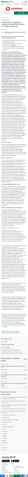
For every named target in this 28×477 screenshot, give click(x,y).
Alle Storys (6, 13)
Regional (16, 4)
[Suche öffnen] (22, 2)
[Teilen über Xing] (16, 476)
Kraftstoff (4, 440)
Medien (8, 347)
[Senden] (25, 476)
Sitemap (4, 473)
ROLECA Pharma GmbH (8, 426)
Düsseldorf (4, 341)
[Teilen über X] (7, 476)
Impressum (4, 466)
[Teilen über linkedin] (21, 476)
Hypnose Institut (6, 417)
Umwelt (4, 436)
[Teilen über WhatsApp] (11, 476)
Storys (2, 4)
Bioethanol (4, 443)
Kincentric (4, 431)
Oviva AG (4, 424)
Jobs (15, 469)
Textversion (16, 470)
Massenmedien (5, 352)
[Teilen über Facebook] (2, 476)
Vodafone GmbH (5, 19)
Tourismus (4, 438)
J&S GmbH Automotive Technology (10, 419)
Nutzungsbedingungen (19, 467)
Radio (3, 347)
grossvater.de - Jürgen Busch (9, 415)
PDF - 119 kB (15, 33)
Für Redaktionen (18, 466)
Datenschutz (5, 470)
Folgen (19, 13)
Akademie (4, 469)
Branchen (20, 352)
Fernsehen (13, 352)
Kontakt (3, 467)
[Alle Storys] (14, 10)
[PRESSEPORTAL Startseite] (7, 2)
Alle (25, 359)
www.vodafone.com (15, 332)
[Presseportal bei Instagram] (12, 463)
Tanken (4, 450)
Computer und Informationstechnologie (10, 350)
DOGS (3, 429)
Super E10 (4, 447)
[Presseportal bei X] (10, 464)
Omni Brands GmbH (7, 422)
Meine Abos (24, 4)
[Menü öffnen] (26, 2)
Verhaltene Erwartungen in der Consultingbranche (13, 408)
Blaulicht (9, 4)
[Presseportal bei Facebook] (9, 464)
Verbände (4, 433)
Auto (3, 445)
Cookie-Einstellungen (7, 472)
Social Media (17, 472)
